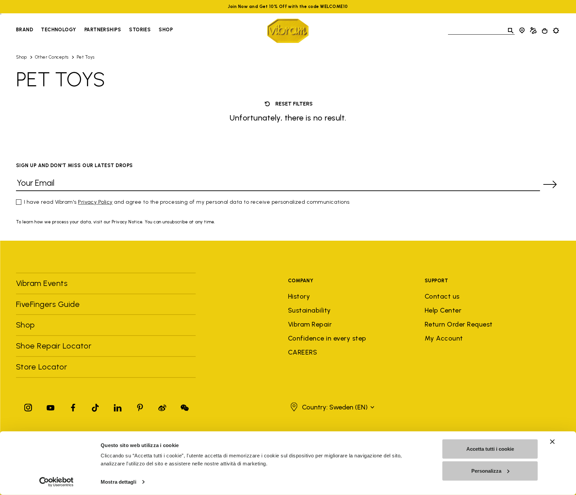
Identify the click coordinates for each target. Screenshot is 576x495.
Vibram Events (41, 283)
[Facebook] (73, 406)
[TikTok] (95, 406)
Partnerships (102, 30)
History (299, 296)
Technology (58, 30)
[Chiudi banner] (552, 441)
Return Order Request (459, 324)
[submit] (550, 184)
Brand (24, 30)
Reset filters (293, 104)
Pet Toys (86, 57)
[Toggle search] (511, 31)
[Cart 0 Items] (545, 31)
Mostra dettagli (118, 482)
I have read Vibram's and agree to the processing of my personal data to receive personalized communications (187, 202)
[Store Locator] (522, 31)
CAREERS (302, 352)
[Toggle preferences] (556, 31)
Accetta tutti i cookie (490, 449)
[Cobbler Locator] (533, 31)
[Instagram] (28, 406)
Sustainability (309, 310)
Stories (140, 30)
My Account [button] (444, 338)
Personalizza (486, 470)
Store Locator (41, 366)
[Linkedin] (118, 406)
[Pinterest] (140, 406)
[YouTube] (51, 406)
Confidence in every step (327, 338)
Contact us (442, 296)
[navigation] (94, 31)
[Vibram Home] (288, 31)
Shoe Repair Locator (53, 346)
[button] (331, 407)
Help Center (443, 310)
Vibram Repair (310, 324)
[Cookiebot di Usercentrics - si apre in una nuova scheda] (56, 482)
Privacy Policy (95, 202)
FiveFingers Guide (49, 304)
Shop (166, 30)
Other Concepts (52, 57)
